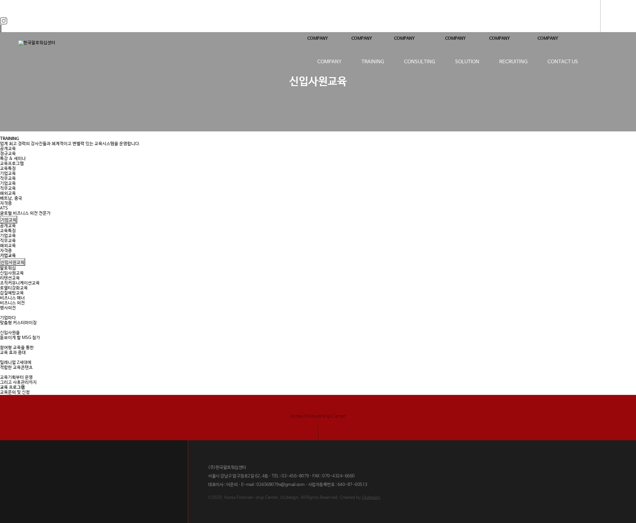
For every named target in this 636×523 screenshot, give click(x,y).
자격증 (6, 203)
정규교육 (8, 153)
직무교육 (8, 178)
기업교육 (8, 173)
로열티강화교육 (14, 288)
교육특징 (8, 168)
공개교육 (8, 148)
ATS (4, 208)
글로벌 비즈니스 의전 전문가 (25, 213)
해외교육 (8, 193)
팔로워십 (8, 268)
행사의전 (8, 308)
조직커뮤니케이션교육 (20, 283)
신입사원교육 (13, 262)
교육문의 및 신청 (15, 392)
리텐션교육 (10, 278)
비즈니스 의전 (12, 303)
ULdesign (371, 497)
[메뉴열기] (616, 16)
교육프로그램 (12, 163)
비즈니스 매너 (12, 298)
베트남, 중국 (11, 198)
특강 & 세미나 (13, 158)
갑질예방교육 (12, 293)
